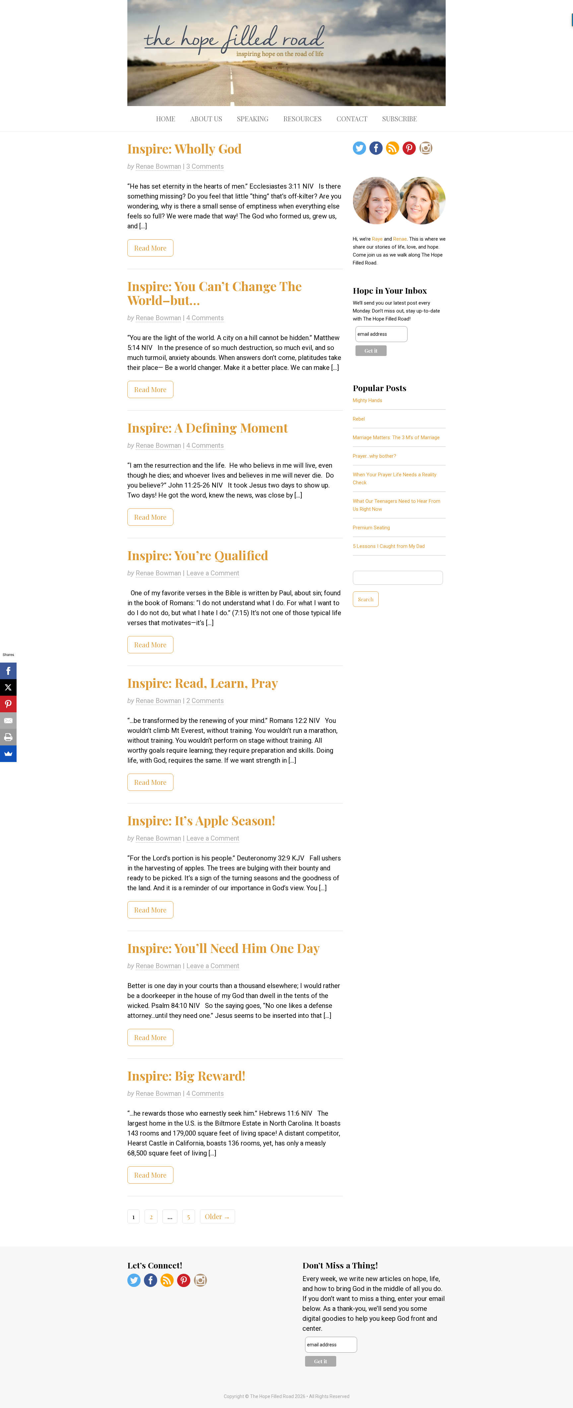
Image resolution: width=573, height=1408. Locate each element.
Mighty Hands (367, 400)
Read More (150, 247)
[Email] (8, 720)
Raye (377, 239)
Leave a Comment (212, 573)
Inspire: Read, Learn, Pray (202, 682)
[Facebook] (8, 671)
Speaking (253, 118)
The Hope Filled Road (286, 53)
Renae (400, 239)
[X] (8, 687)
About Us (206, 118)
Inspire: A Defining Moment (207, 427)
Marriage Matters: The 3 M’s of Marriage (396, 437)
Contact (352, 118)
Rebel (359, 419)
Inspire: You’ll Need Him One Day (223, 947)
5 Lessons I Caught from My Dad (389, 546)
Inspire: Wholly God (184, 148)
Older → (217, 1216)
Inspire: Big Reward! (186, 1075)
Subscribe (399, 118)
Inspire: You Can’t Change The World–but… (214, 292)
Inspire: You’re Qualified (197, 555)
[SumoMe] (8, 753)
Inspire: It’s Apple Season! (201, 820)
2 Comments (205, 701)
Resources (303, 118)
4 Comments (205, 318)
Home (165, 118)
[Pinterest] (8, 704)
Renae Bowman (158, 166)
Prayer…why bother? (374, 456)
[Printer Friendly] (8, 737)
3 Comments (205, 166)
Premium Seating (371, 528)
